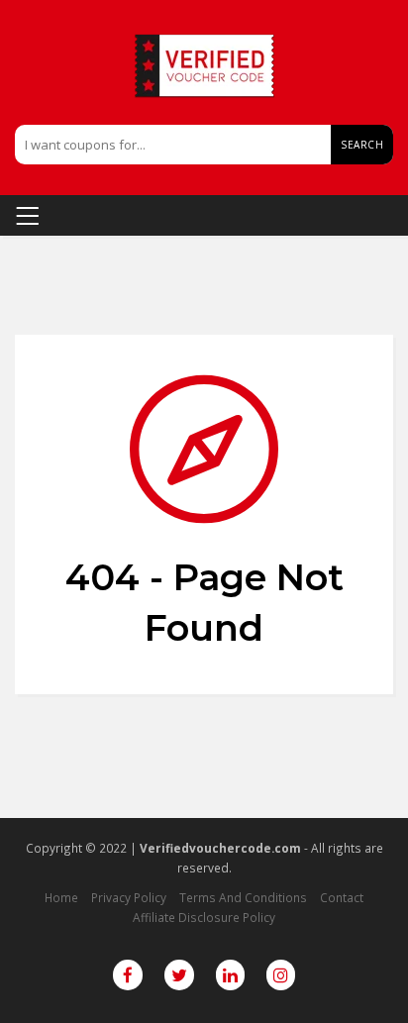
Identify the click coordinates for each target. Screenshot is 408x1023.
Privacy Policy (128, 897)
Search (362, 145)
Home (61, 897)
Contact (341, 897)
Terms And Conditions (243, 897)
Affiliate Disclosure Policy (204, 917)
